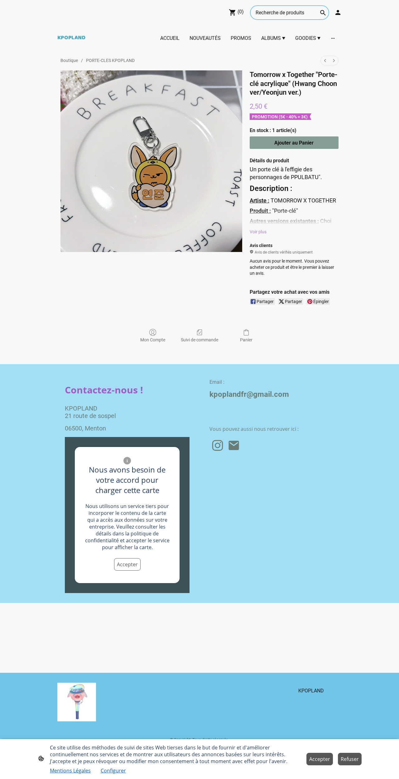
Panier (246, 339)
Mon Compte (152, 339)
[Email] (233, 445)
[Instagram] (217, 445)
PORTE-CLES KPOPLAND (110, 60)
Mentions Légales (70, 770)
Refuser (350, 759)
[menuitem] (325, 60)
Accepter (127, 564)
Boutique (69, 60)
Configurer (113, 770)
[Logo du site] (76, 702)
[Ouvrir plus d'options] (333, 38)
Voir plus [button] (258, 231)
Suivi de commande (199, 339)
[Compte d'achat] (338, 12)
